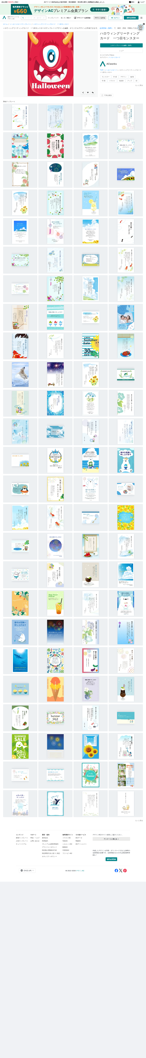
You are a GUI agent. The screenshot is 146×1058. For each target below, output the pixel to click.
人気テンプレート (22, 841)
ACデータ (79, 838)
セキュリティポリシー (49, 856)
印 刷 (103, 81)
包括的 (121, 81)
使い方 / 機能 (65, 18)
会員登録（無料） (106, 28)
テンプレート (52, 18)
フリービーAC (67, 853)
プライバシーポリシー (49, 847)
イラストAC (67, 838)
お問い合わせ (34, 841)
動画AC (65, 847)
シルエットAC (67, 844)
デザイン (124, 77)
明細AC (78, 841)
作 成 (115, 77)
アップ (129, 81)
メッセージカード (114, 57)
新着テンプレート (22, 838)
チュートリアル (21, 844)
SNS (132, 2)
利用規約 (45, 841)
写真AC (65, 841)
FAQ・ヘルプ (34, 838)
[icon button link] (141, 18)
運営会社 (45, 838)
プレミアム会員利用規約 (50, 844)
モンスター (105, 77)
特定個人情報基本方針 (49, 850)
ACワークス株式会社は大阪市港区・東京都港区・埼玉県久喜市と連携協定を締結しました (74, 2)
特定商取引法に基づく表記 (51, 853)
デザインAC (80, 871)
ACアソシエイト (81, 844)
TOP (102, 70)
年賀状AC (66, 850)
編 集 (132, 77)
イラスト (112, 81)
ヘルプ (142, 2)
